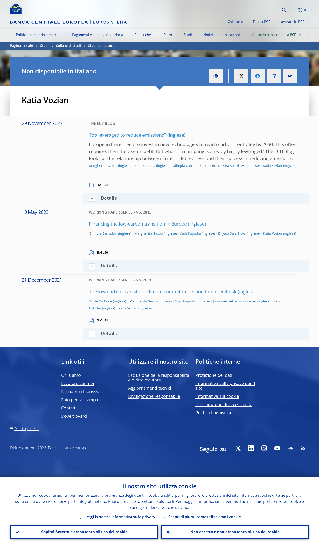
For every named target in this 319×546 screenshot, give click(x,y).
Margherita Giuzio (103, 166)
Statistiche (143, 35)
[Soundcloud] (290, 448)
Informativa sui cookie (217, 397)
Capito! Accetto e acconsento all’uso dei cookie (84, 532)
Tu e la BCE (261, 22)
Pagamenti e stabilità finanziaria (97, 35)
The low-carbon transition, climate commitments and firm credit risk (163, 292)
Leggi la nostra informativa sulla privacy (120, 517)
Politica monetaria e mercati (38, 35)
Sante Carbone (100, 301)
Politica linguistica (213, 413)
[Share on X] (241, 76)
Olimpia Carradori (187, 166)
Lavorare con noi (77, 384)
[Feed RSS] (303, 448)
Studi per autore (101, 45)
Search (284, 10)
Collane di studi (68, 45)
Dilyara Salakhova (232, 166)
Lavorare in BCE (292, 22)
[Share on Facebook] (258, 76)
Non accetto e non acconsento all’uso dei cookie (235, 532)
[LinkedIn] (251, 448)
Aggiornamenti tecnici (149, 388)
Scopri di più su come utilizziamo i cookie (204, 517)
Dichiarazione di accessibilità (223, 405)
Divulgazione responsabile (154, 397)
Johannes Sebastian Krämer (234, 301)
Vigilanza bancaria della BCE (274, 35)
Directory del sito (26, 429)
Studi (188, 35)
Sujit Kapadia (145, 166)
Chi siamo (235, 22)
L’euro (167, 35)
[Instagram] (264, 448)
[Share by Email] (290, 76)
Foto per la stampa (79, 400)
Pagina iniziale (21, 45)
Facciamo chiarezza (80, 392)
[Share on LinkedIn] (274, 76)
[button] (292, 10)
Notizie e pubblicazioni (221, 35)
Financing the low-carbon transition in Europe (138, 224)
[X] (238, 448)
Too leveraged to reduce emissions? (127, 135)
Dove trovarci (74, 416)
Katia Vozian (272, 166)
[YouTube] (277, 448)
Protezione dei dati (213, 376)
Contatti (69, 408)
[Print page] (216, 76)
